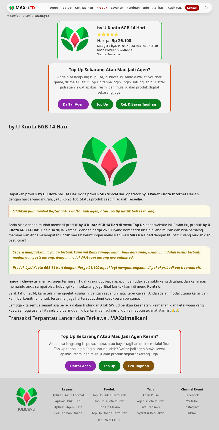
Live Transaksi (151, 407)
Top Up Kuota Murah (109, 401)
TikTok (192, 413)
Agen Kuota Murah (150, 401)
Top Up (66, 8)
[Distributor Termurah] (11, 8)
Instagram (192, 407)
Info (146, 8)
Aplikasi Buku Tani (68, 401)
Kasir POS (175, 8)
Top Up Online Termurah (109, 413)
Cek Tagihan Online (68, 413)
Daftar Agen (73, 104)
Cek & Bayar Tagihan (138, 104)
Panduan (133, 8)
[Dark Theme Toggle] (206, 7)
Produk (101, 8)
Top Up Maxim (109, 407)
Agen (54, 8)
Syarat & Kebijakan (150, 413)
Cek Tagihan (84, 8)
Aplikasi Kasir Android (68, 395)
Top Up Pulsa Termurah (109, 395)
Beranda (12, 16)
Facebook (192, 395)
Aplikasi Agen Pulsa (68, 407)
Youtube (192, 401)
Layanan (117, 8)
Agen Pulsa (151, 395)
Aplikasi (158, 8)
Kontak (192, 8)
